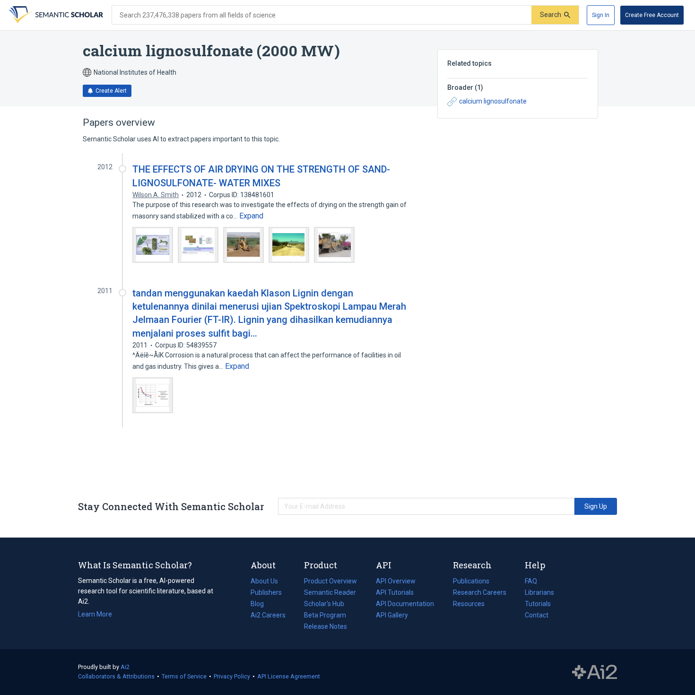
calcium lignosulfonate (493, 101)
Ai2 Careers (268, 616)
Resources (469, 604)
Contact (536, 615)
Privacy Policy (232, 676)
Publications (471, 582)
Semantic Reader (330, 592)
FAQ (531, 581)
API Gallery (392, 615)
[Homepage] (55, 15)
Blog (261, 604)
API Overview (396, 581)
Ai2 (125, 666)
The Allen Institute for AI (594, 672)
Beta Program (325, 615)
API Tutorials (395, 592)
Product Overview (330, 581)
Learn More (95, 614)
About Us (264, 581)
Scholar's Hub (324, 604)
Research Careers (479, 593)
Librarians (539, 592)
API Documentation (405, 604)
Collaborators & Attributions (116, 676)
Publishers (266, 592)
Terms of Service (184, 676)
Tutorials (538, 604)
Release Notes (325, 626)
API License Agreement (288, 676)
